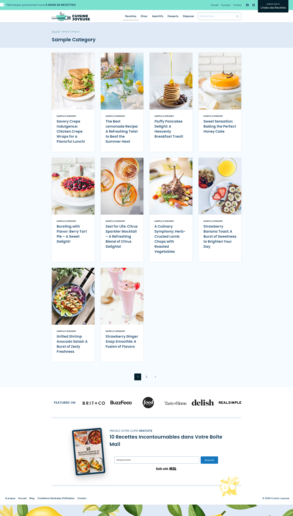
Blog (31, 498)
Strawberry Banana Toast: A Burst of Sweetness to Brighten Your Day (219, 236)
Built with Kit (166, 468)
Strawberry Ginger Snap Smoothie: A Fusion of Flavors (122, 341)
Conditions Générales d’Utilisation (55, 498)
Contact (237, 5)
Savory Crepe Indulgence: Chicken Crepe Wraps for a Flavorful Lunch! (71, 131)
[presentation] (73, 81)
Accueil (214, 5)
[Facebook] (247, 5)
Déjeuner (188, 16)
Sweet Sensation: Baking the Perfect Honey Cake (219, 126)
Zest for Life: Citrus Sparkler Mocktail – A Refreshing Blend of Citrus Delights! (122, 236)
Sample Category (66, 116)
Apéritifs (157, 16)
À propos (225, 5)
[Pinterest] (253, 5)
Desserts (173, 16)
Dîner (144, 16)
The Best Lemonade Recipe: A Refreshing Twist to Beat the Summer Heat (122, 131)
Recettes (130, 16)
